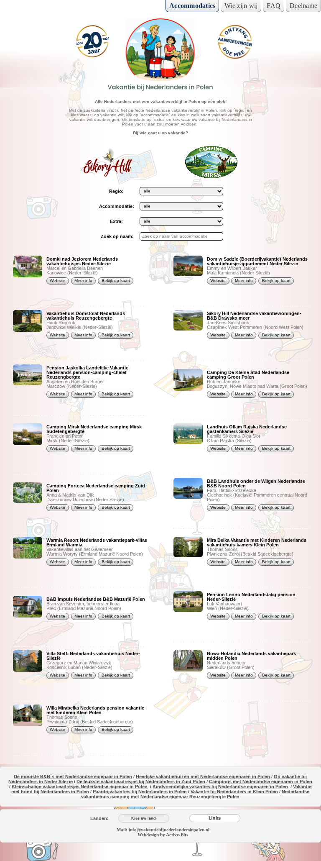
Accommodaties (192, 5)
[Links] (214, 818)
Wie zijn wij (240, 5)
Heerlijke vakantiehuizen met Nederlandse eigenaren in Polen (203, 776)
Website (57, 280)
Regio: (116, 191)
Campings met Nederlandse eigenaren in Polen (260, 781)
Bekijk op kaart (116, 280)
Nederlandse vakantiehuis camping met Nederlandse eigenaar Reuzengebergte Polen (195, 794)
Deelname (303, 5)
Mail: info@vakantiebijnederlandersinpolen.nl (163, 829)
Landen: (99, 818)
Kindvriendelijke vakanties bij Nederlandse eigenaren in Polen (220, 786)
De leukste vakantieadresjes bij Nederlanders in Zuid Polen (140, 781)
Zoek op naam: (116, 236)
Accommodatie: (116, 206)
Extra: (116, 221)
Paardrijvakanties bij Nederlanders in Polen (140, 791)
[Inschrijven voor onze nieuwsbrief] (235, 41)
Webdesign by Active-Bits (163, 834)
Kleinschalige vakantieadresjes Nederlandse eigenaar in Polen (80, 786)
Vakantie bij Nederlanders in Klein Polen (234, 791)
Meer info (83, 280)
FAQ (273, 5)
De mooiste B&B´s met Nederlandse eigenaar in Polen (73, 776)
